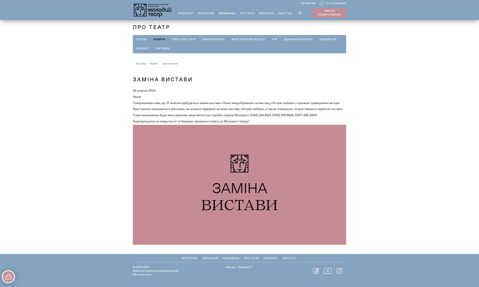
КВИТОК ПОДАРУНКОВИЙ (329, 13)
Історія (141, 39)
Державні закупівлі (298, 39)
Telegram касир (335, 3)
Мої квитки (308, 3)
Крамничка (227, 13)
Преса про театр (184, 39)
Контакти (266, 13)
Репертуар (185, 13)
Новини (159, 39)
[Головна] (153, 9)
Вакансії (142, 48)
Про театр (247, 13)
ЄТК (274, 39)
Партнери (162, 48)
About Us (285, 13)
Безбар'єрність (214, 39)
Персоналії (206, 13)
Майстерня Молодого (248, 39)
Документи (327, 39)
